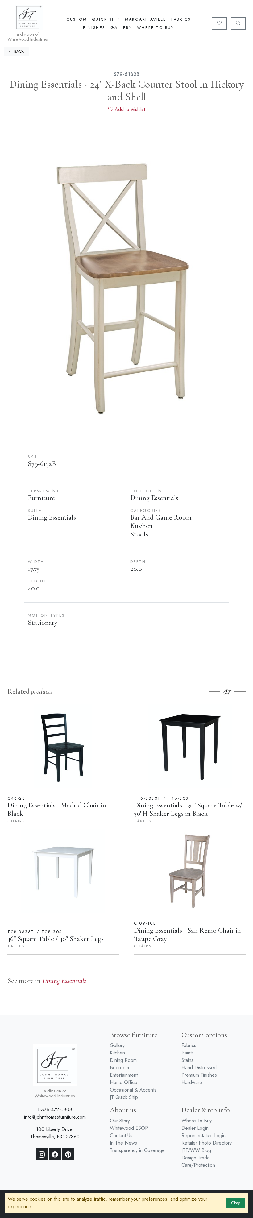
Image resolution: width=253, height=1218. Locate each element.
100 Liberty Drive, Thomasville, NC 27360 (55, 1133)
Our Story (120, 1120)
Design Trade (195, 1157)
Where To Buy (155, 28)
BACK (18, 51)
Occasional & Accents (133, 1089)
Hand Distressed (199, 1067)
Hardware (191, 1082)
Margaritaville (145, 19)
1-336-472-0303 (54, 1109)
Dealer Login (195, 1128)
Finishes (94, 28)
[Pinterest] (68, 1154)
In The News (123, 1142)
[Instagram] (42, 1154)
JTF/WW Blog (196, 1150)
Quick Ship (106, 19)
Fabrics (181, 19)
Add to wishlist (129, 109)
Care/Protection (198, 1165)
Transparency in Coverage (137, 1150)
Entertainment (124, 1075)
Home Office (123, 1082)
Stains (187, 1060)
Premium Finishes (199, 1075)
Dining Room (123, 1060)
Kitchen (117, 1052)
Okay (235, 1203)
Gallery (121, 28)
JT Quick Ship (124, 1097)
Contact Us (121, 1135)
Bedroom (119, 1067)
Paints (187, 1052)
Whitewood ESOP (129, 1128)
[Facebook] (55, 1154)
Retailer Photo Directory (206, 1142)
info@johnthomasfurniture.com (55, 1117)
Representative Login (203, 1135)
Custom (76, 19)
